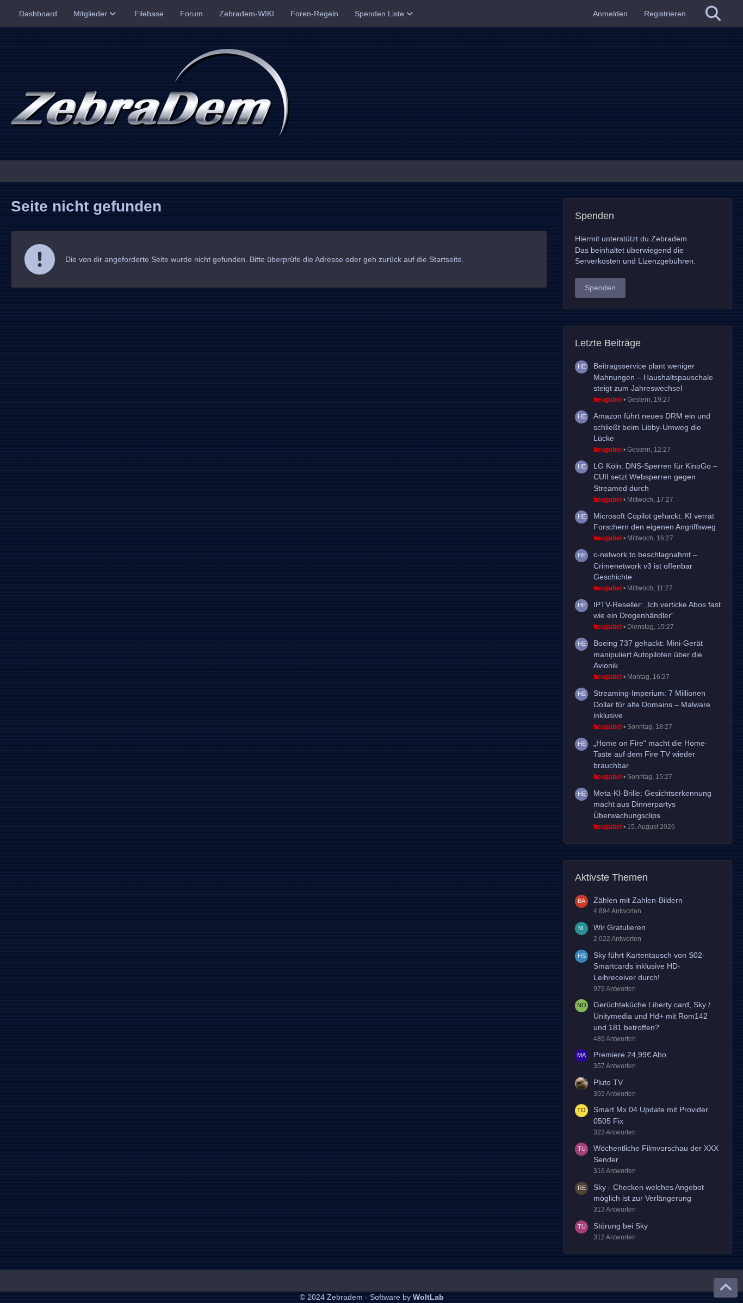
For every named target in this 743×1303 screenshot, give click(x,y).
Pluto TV (608, 1082)
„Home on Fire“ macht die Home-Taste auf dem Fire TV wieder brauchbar (650, 754)
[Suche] (713, 13)
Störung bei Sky (620, 1225)
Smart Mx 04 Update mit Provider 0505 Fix (650, 1115)
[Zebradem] (371, 93)
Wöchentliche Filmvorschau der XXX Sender (656, 1154)
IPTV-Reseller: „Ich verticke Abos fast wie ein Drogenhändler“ (657, 610)
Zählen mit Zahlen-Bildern (638, 900)
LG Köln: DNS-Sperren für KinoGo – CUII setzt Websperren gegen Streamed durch (655, 477)
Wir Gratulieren (619, 927)
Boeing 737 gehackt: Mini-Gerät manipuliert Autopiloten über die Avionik (648, 654)
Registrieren (665, 13)
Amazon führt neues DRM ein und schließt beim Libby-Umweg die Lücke (651, 427)
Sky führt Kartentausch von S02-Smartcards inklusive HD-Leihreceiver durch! (649, 966)
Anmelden (610, 13)
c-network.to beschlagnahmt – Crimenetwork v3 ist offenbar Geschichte (645, 565)
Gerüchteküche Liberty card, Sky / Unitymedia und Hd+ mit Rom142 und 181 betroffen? (651, 1015)
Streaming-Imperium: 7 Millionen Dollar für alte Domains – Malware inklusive (651, 704)
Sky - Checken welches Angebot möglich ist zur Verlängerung (648, 1193)
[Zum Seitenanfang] (726, 1288)
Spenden (600, 287)
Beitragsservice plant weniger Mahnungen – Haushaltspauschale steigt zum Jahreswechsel (653, 376)
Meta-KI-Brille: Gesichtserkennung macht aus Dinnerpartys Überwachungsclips (652, 804)
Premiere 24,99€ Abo (629, 1054)
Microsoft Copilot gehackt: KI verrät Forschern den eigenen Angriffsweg (654, 522)
